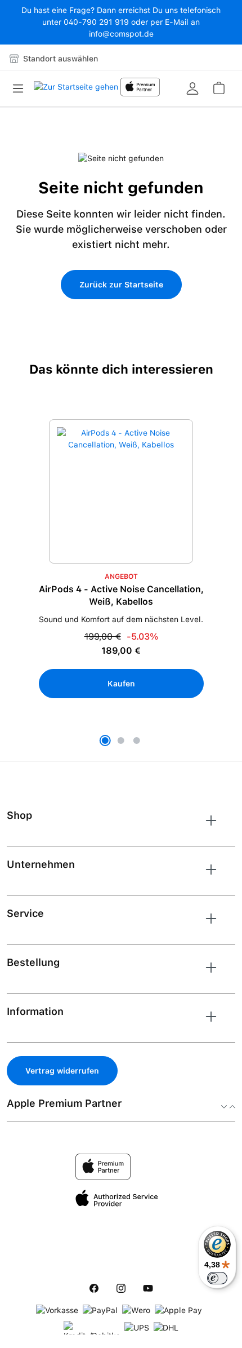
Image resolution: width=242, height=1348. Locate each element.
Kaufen (121, 683)
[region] (121, 584)
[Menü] (21, 88)
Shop (19, 815)
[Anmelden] (192, 88)
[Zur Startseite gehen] (76, 90)
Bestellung (33, 962)
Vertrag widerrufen (62, 1070)
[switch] (217, 1278)
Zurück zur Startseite (121, 284)
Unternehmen (41, 864)
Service (25, 913)
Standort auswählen (59, 58)
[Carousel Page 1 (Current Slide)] (105, 740)
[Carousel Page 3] (136, 740)
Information (35, 1011)
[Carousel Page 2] (121, 740)
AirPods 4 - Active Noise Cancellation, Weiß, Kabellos (121, 595)
